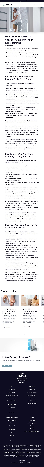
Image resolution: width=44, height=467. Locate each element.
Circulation (12, 423)
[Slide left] (19, 334)
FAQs (12, 432)
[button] (40, 4)
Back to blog (23, 285)
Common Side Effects (32, 403)
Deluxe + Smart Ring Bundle (12, 395)
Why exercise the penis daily (12, 201)
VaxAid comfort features (25, 239)
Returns (32, 428)
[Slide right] (24, 334)
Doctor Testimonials (12, 438)
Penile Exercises (32, 400)
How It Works (32, 389)
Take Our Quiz (12, 407)
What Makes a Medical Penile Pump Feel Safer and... (30, 311)
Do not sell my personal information (32, 431)
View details (7, 327)
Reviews (12, 440)
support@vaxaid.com (22, 378)
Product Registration (32, 423)
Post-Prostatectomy (12, 420)
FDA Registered (25, 462)
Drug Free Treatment (32, 392)
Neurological (12, 425)
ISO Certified (30, 462)
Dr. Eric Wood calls (10, 134)
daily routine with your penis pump (21, 187)
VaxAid (23, 460)
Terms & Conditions (16, 456)
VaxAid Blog (12, 435)
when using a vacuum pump (14, 70)
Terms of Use (18, 462)
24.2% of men (20, 66)
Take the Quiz (7, 365)
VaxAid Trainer (12, 389)
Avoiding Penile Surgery (32, 395)
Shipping (32, 425)
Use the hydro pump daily (13, 174)
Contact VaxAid (32, 420)
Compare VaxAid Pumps (12, 400)
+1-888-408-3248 (22, 380)
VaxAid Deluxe (12, 392)
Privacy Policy (7, 456)
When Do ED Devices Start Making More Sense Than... (9, 311)
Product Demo (12, 410)
